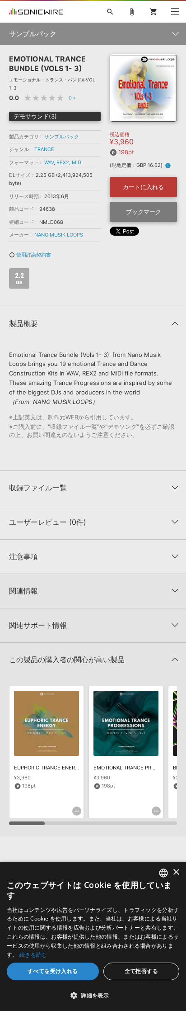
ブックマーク (143, 211)
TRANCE (44, 149)
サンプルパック (61, 136)
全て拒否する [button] (141, 971)
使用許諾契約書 (30, 255)
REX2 (62, 162)
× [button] (175, 872)
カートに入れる (143, 186)
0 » (72, 98)
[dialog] (93, 936)
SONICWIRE (36, 12)
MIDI (77, 162)
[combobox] (163, 873)
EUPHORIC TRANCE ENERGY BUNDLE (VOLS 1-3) (72, 767)
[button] (93, 995)
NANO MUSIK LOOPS (58, 235)
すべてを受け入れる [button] (53, 971)
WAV (49, 162)
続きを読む (33, 955)
